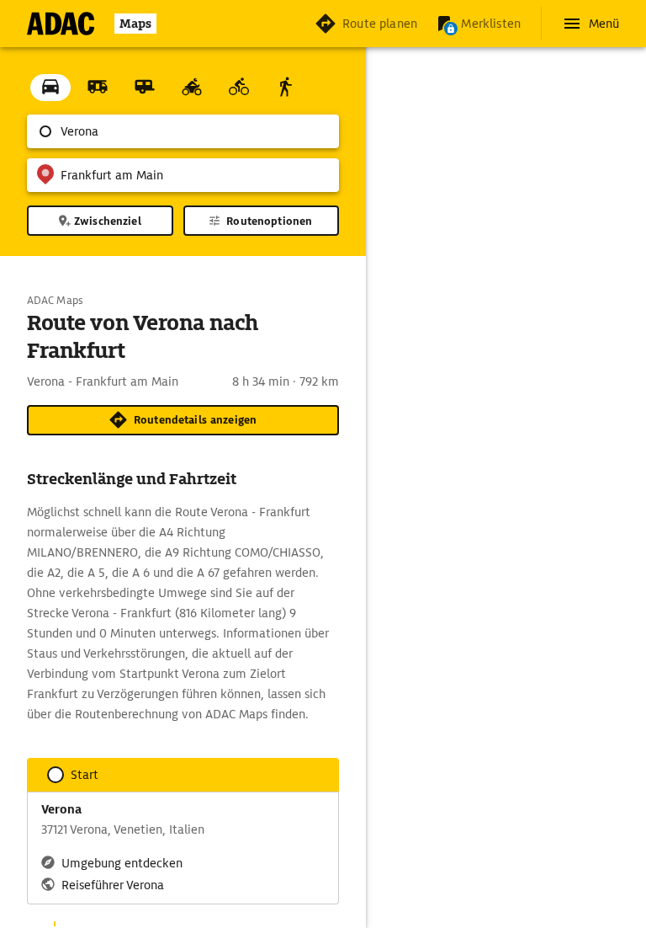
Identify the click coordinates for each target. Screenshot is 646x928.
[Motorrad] (192, 87)
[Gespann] (144, 87)
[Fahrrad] (239, 87)
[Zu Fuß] (286, 87)
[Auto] (50, 87)
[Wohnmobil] (97, 87)
